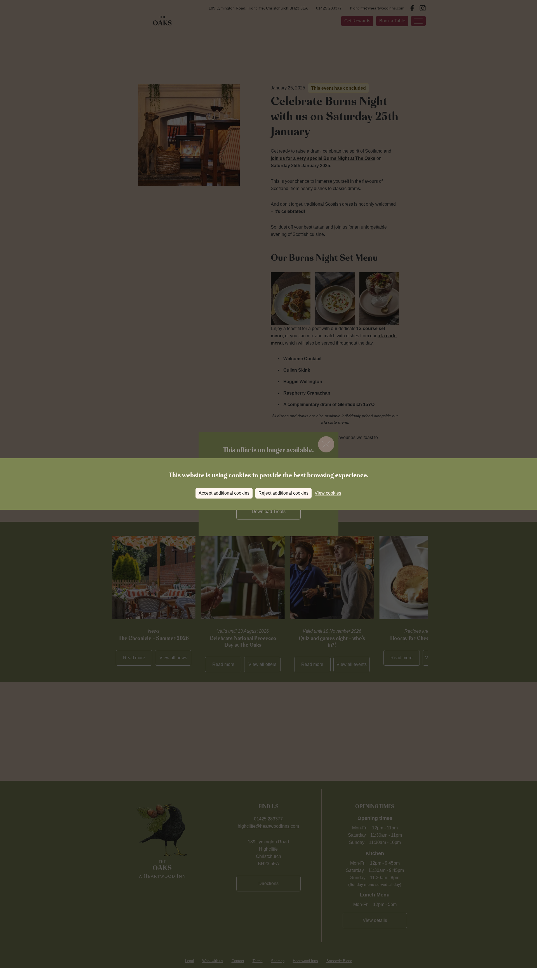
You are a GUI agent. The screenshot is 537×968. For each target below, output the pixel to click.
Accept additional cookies (224, 493)
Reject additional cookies (283, 493)
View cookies (328, 493)
